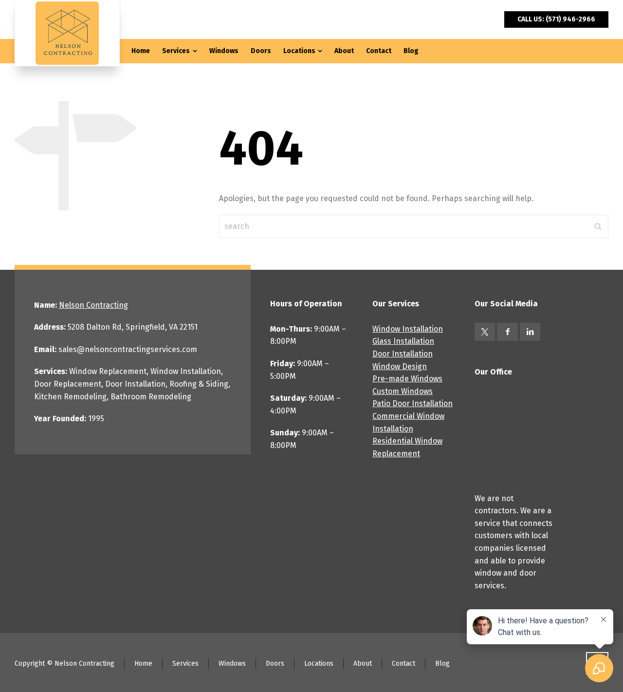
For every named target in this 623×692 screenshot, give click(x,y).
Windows (232, 663)
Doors (275, 663)
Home (143, 663)
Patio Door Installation (412, 403)
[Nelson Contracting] (67, 33)
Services (185, 663)
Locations (318, 663)
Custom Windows (402, 391)
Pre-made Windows (407, 378)
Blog (442, 663)
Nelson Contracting (93, 305)
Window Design (399, 366)
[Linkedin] (530, 332)
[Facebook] (507, 332)
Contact (403, 663)
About (362, 663)
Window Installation (407, 329)
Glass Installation (403, 341)
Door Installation (402, 353)
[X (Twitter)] (485, 332)
